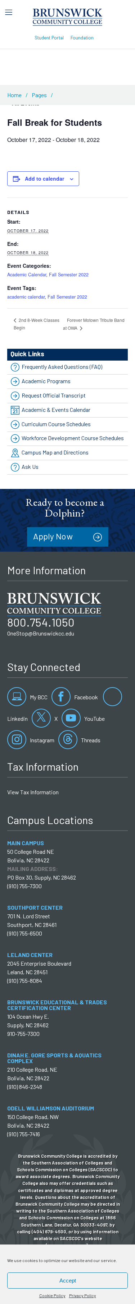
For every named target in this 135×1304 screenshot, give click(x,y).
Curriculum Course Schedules (56, 423)
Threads (90, 740)
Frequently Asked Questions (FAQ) (62, 366)
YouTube (94, 718)
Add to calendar (44, 178)
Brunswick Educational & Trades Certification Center (57, 1005)
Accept (67, 1280)
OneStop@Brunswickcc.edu (40, 633)
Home (14, 94)
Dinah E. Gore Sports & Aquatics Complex (54, 1058)
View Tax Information (33, 792)
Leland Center (30, 954)
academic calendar (26, 297)
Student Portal (49, 37)
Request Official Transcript (54, 395)
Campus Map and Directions (55, 452)
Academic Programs (46, 380)
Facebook (85, 697)
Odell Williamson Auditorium (50, 1108)
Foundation (82, 37)
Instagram (41, 740)
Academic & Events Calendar (56, 409)
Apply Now (52, 536)
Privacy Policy (82, 1295)
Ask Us (30, 466)
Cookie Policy (52, 1295)
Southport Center (35, 907)
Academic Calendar (26, 274)
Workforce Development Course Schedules (73, 438)
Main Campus (25, 842)
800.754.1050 (41, 622)
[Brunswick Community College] (67, 16)
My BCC (38, 697)
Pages (39, 94)
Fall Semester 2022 (69, 274)
